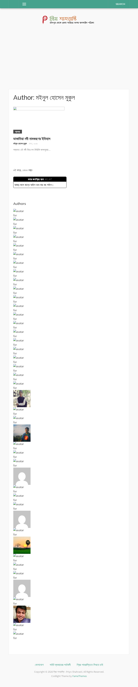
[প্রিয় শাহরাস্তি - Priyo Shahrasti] (69, 19)
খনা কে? (48, 179)
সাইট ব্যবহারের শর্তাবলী (60, 665)
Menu (22, 4)
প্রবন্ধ (17, 131)
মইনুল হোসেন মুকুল (20, 143)
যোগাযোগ (39, 665)
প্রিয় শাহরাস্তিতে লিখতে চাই (90, 665)
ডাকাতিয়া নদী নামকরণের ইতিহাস (31, 139)
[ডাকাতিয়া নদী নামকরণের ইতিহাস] (39, 119)
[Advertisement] (69, 57)
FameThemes (79, 676)
